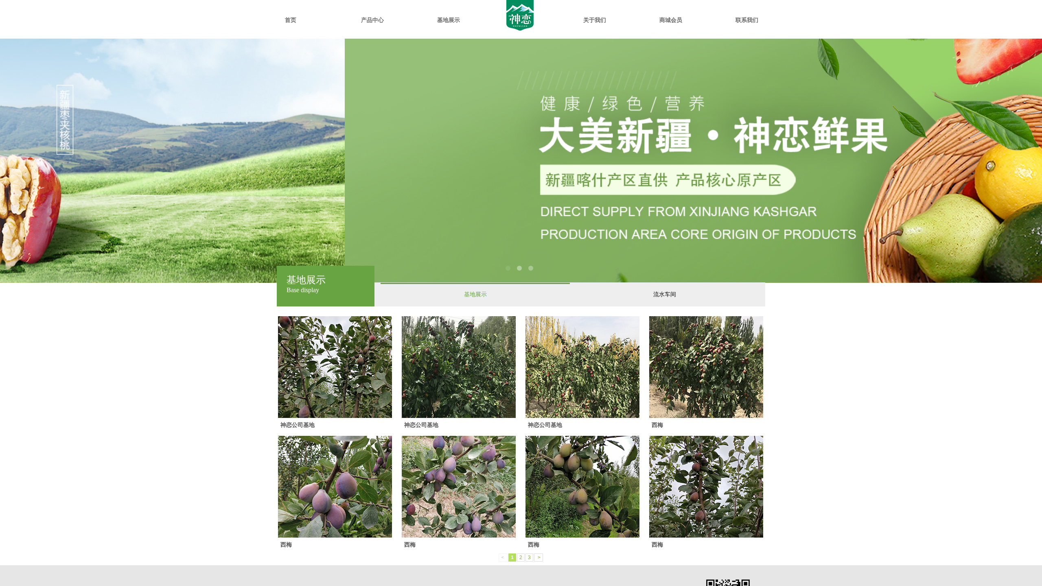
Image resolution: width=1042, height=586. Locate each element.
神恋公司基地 (297, 425)
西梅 (657, 425)
